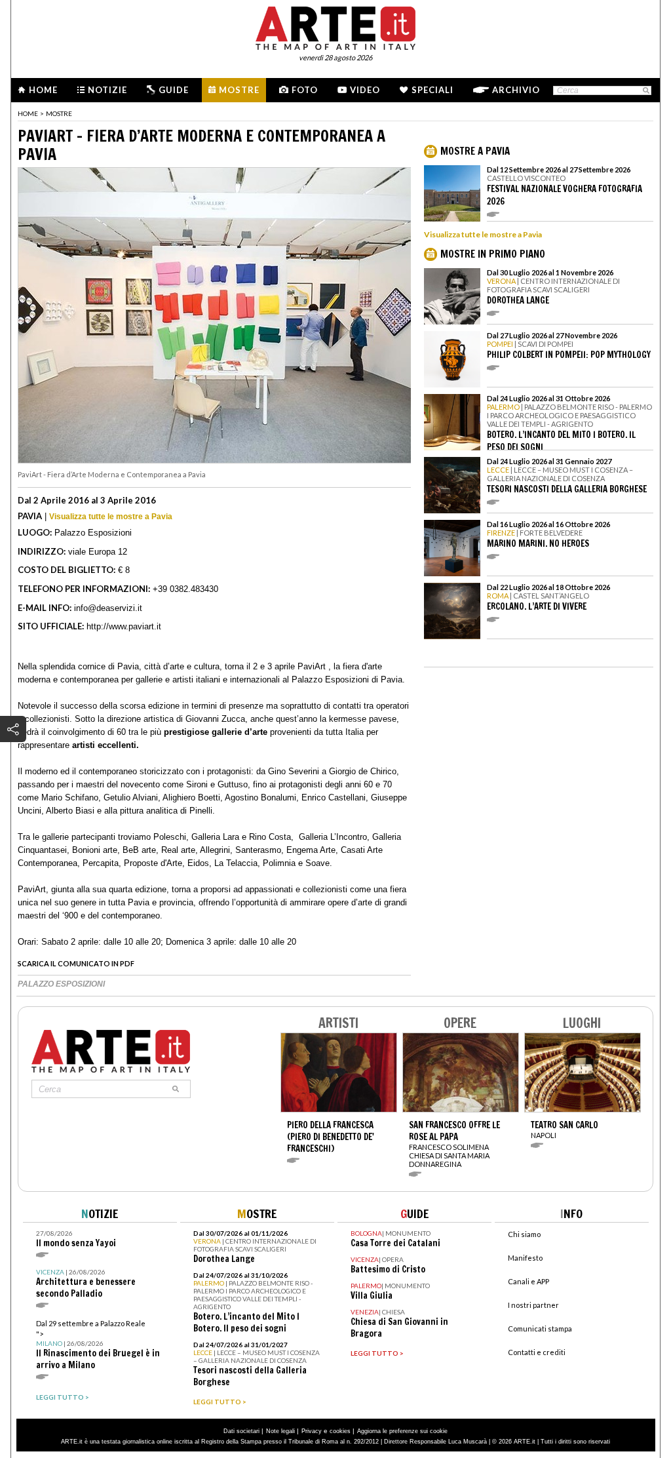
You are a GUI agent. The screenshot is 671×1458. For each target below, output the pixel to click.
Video (365, 90)
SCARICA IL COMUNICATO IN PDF (76, 963)
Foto (305, 90)
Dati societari (241, 1431)
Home (43, 90)
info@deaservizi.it (108, 608)
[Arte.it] (335, 26)
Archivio (516, 90)
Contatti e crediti (537, 1352)
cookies (340, 1431)
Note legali (280, 1431)
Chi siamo (524, 1234)
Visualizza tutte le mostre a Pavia (110, 516)
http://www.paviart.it (123, 626)
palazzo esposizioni (61, 984)
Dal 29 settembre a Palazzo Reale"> (98, 1345)
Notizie (107, 90)
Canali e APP (528, 1281)
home (28, 113)
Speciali (432, 90)
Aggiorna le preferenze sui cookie (402, 1431)
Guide (174, 90)
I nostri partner (533, 1305)
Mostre (239, 90)
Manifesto (525, 1257)
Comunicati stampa (540, 1328)
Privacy (311, 1431)
